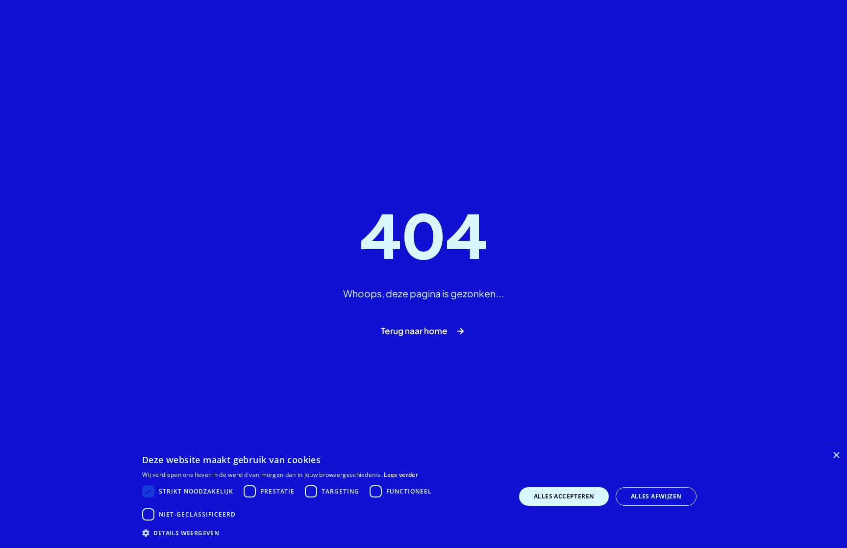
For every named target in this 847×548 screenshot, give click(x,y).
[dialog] (423, 496)
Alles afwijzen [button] (656, 496)
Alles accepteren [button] (564, 496)
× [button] (836, 455)
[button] (323, 533)
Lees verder (401, 474)
